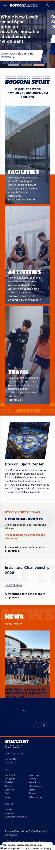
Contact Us (10, 759)
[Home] (24, 3)
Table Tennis (35, 797)
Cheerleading (35, 786)
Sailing (32, 789)
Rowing (32, 778)
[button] (13, 65)
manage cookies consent (24, 841)
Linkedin (9, 809)
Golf (7, 793)
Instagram (10, 813)
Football (9, 782)
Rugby (8, 797)
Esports (32, 793)
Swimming (34, 775)
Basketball (10, 775)
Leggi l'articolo (13, 711)
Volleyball (10, 778)
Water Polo (34, 782)
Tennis (8, 786)
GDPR (8, 841)
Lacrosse (9, 789)
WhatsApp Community (16, 816)
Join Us (8, 762)
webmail (42, 841)
